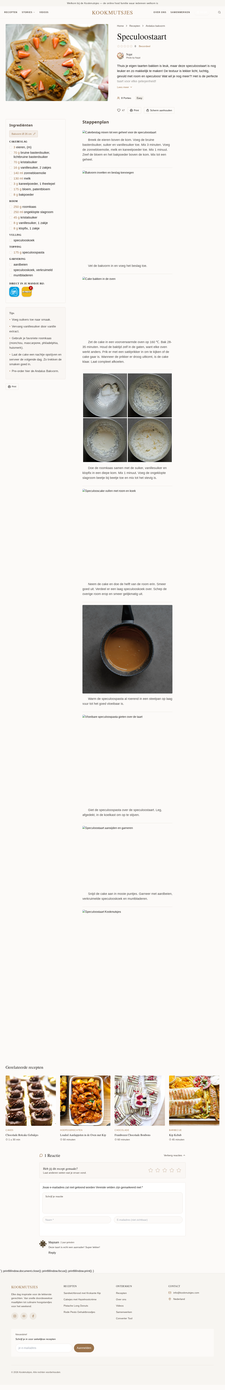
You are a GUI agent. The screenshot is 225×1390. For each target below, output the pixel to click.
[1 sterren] (150, 1170)
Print (14, 386)
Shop (203, 12)
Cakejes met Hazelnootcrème (80, 1299)
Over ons (159, 12)
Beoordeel (144, 46)
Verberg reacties (173, 1155)
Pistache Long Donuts (76, 1305)
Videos (44, 12)
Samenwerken (180, 12)
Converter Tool (124, 1318)
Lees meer (123, 87)
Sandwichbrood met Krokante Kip (82, 1293)
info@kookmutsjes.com (186, 1292)
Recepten (11, 12)
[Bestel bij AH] (14, 292)
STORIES (27, 12)
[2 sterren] (158, 1170)
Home (120, 25)
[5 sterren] (179, 1170)
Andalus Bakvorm (46, 371)
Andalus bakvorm (155, 25)
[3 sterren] (165, 1170)
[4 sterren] (172, 1170)
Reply (52, 1252)
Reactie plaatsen (57, 1229)
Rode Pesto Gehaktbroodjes (79, 1312)
